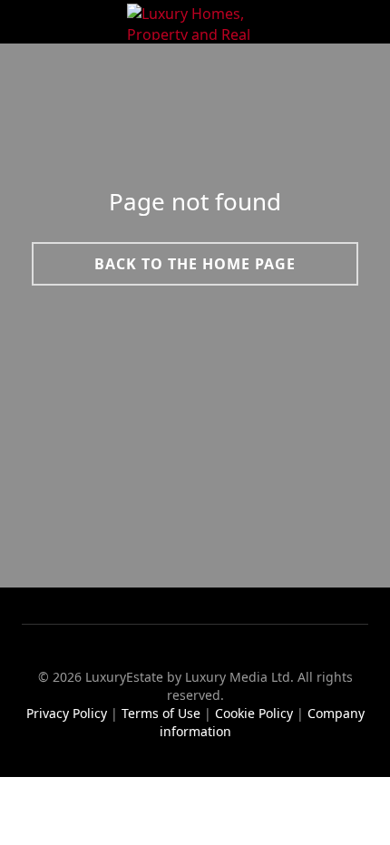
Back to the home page (194, 263)
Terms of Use (161, 713)
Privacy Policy (66, 713)
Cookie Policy (254, 713)
